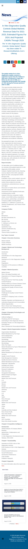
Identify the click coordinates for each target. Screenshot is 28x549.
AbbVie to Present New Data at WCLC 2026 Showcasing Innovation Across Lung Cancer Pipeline (13, 491)
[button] (2, 5)
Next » (17, 523)
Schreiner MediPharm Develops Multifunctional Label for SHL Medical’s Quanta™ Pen (14, 516)
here (3, 465)
